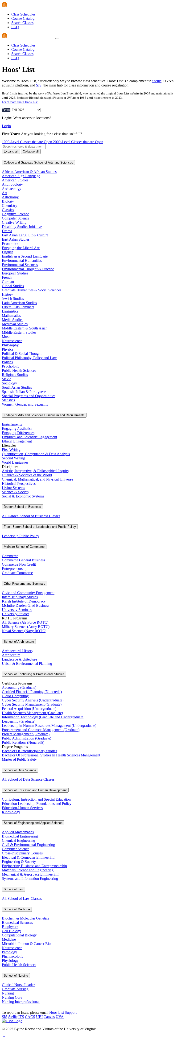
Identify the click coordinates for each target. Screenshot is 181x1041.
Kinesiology (11, 812)
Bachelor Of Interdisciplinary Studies (29, 751)
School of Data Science (20, 770)
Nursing (8, 993)
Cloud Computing (15, 696)
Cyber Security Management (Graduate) (32, 704)
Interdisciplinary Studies (20, 597)
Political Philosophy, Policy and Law (29, 358)
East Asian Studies (15, 239)
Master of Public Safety (19, 759)
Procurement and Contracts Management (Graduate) (40, 730)
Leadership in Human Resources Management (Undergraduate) (49, 726)
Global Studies (13, 286)
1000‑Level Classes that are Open (27, 142)
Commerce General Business (23, 560)
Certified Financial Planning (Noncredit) (32, 692)
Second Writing (13, 458)
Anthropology (12, 184)
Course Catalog (22, 18)
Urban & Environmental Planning (27, 663)
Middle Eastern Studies (19, 332)
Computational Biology (19, 935)
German (8, 282)
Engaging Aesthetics (17, 428)
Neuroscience (12, 341)
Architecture (11, 655)
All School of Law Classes (22, 898)
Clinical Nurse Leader (18, 985)
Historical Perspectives (19, 483)
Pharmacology (12, 956)
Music (6, 337)
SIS (38, 85)
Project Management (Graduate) (25, 734)
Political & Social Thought (21, 354)
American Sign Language (21, 176)
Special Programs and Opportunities (28, 396)
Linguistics (10, 311)
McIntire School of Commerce (24, 546)
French (7, 277)
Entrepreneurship (14, 569)
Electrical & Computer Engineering (28, 857)
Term (6, 110)
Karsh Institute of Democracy (24, 601)
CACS (30, 1017)
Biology (8, 201)
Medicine (9, 939)
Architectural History (17, 651)
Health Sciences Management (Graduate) (32, 713)
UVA (60, 1017)
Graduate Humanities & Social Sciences (31, 290)
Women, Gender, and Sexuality (25, 404)
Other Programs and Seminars (24, 583)
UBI (39, 1017)
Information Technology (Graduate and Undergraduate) (43, 717)
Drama (7, 231)
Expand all (11, 151)
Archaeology (11, 189)
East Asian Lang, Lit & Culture (25, 235)
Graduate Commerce (17, 573)
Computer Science (15, 218)
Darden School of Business (22, 507)
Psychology (10, 366)
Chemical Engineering (18, 840)
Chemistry (9, 205)
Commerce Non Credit (19, 564)
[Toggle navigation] (57, 38)
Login (6, 126)
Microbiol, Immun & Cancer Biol (27, 944)
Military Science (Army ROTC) (25, 627)
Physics (7, 349)
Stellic (156, 81)
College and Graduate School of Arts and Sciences (38, 162)
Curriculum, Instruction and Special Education (36, 799)
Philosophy (10, 345)
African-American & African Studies (29, 172)
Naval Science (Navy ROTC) (24, 631)
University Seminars (17, 610)
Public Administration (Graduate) (26, 738)
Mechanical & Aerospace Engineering (30, 874)
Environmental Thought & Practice (28, 269)
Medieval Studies (15, 324)
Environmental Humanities (22, 260)
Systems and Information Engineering (30, 879)
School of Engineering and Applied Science (33, 823)
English (7, 252)
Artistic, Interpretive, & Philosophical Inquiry (35, 471)
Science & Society (15, 492)
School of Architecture (19, 641)
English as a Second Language (25, 256)
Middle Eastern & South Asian (24, 328)
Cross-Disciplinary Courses (22, 853)
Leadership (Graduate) (18, 721)
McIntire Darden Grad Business (25, 605)
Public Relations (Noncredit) (23, 742)
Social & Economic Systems (23, 496)
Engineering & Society (19, 862)
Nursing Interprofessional (21, 1002)
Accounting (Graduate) (19, 687)
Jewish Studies (13, 299)
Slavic (6, 379)
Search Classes (22, 23)
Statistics (8, 400)
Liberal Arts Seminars (18, 307)
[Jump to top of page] (4, 1037)
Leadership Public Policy (20, 536)
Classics (8, 210)
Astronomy (10, 197)
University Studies (15, 614)
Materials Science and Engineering (27, 870)
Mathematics (11, 315)
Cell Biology (11, 931)
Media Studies (12, 320)
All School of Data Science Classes (28, 779)
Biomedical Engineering (20, 836)
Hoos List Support (63, 1012)
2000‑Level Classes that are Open (78, 142)
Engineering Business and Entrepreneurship (34, 866)
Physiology (10, 961)
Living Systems (13, 488)
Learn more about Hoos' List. (20, 102)
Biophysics (10, 927)
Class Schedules (23, 14)
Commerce (10, 556)
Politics (7, 362)
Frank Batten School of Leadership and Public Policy (40, 526)
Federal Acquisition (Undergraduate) (29, 709)
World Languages (15, 462)
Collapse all (31, 151)
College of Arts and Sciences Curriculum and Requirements (44, 415)
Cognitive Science (15, 214)
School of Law (13, 889)
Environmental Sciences (20, 265)
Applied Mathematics (18, 832)
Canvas (49, 1017)
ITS (21, 1017)
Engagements (12, 424)
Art (4, 193)
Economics (10, 244)
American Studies (15, 180)
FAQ (15, 27)
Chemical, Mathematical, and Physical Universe (37, 479)
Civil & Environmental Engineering (28, 845)
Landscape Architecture (19, 659)
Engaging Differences (18, 433)
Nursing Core (12, 997)
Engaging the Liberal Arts (21, 248)
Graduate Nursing (15, 989)
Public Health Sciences (19, 370)
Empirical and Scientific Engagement (29, 437)
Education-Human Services (22, 808)
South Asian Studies (17, 387)
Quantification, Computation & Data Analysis (36, 454)
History (7, 294)
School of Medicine (17, 909)
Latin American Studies (19, 303)
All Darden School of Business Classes (31, 516)
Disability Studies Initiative (22, 227)
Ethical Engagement (17, 441)
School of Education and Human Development (35, 790)
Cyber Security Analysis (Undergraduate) (32, 700)
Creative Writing (14, 222)
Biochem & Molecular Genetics (25, 918)
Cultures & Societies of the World (27, 475)
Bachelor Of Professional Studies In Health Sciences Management (51, 755)
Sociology (9, 383)
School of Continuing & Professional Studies (34, 674)
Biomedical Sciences (17, 922)
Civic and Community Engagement (28, 593)
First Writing (11, 450)
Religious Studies (15, 375)
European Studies (15, 273)
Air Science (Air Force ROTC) (25, 622)
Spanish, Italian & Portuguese (24, 392)
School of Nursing (16, 975)
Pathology (9, 952)
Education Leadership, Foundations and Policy (36, 804)
